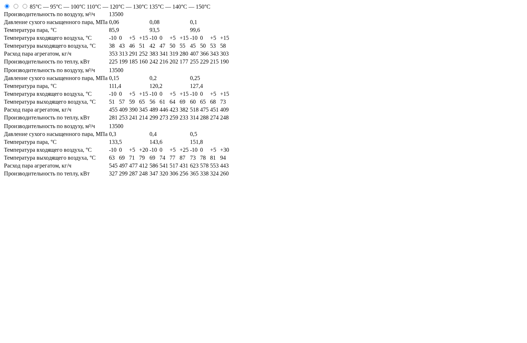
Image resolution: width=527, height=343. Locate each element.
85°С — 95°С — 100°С (58, 7)
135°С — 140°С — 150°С (179, 7)
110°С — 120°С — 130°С (118, 7)
